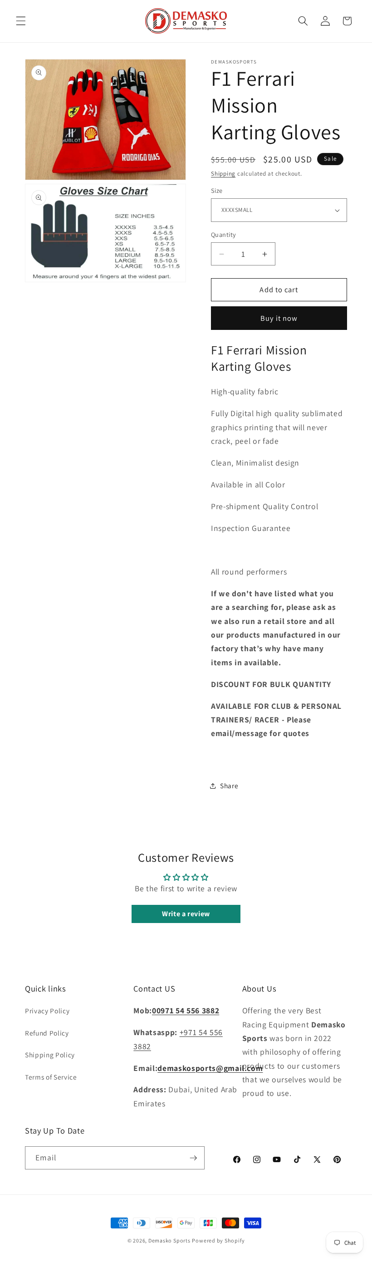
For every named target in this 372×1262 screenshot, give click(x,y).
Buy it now (279, 318)
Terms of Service (51, 1076)
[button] (21, 21)
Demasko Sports (169, 1240)
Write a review (186, 913)
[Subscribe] (193, 1158)
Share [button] (229, 785)
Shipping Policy (50, 1054)
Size (217, 190)
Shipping (223, 173)
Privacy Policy (47, 1010)
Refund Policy (47, 1032)
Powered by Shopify (218, 1240)
